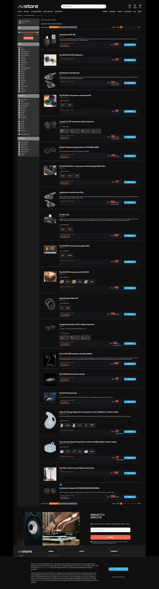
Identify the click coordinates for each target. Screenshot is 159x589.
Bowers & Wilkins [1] (25, 55)
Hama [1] (23, 79)
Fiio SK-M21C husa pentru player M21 (74, 246)
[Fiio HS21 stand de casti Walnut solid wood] (50, 474)
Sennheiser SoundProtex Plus (71, 192)
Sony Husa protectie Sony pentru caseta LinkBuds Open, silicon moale (88, 442)
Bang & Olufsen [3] (25, 105)
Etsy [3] (22, 71)
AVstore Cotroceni (115, 555)
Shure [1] (23, 128)
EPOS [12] (23, 66)
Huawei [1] (23, 130)
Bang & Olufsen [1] (25, 53)
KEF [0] (22, 132)
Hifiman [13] (23, 117)
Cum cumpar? (83, 555)
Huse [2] (22, 155)
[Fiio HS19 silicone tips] (50, 398)
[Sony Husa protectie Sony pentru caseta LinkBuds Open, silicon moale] (50, 451)
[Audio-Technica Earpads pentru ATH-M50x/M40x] (50, 153)
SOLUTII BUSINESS (128, 11)
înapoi (113, 27)
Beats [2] (22, 125)
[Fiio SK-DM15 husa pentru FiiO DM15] (50, 281)
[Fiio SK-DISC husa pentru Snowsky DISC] (50, 104)
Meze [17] (23, 108)
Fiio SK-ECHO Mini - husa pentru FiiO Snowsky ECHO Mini (82, 166)
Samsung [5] (23, 116)
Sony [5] (22, 127)
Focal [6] (22, 121)
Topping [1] (23, 91)
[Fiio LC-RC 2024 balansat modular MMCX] (50, 360)
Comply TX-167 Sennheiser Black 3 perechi (76, 121)
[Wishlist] (135, 7)
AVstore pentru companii (54, 555)
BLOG (135, 11)
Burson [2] (23, 57)
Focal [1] (22, 77)
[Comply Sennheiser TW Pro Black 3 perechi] (50, 335)
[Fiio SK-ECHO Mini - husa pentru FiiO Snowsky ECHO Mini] (50, 175)
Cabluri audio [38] (24, 142)
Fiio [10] (22, 123)
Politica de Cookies (44, 567)
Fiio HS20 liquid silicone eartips (72, 374)
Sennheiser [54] (24, 86)
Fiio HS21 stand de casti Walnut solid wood (76, 468)
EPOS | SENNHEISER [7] (25, 68)
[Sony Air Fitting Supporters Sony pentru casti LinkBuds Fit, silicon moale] (50, 423)
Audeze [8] (23, 49)
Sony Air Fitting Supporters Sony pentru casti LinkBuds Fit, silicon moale (88, 412)
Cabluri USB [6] (24, 144)
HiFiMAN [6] (23, 80)
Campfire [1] (23, 58)
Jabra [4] (22, 112)
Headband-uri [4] (24, 151)
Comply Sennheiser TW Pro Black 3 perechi (76, 324)
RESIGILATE (119, 11)
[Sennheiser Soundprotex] (50, 80)
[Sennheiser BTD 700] (50, 41)
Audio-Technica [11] (25, 51)
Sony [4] (22, 88)
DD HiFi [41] (23, 64)
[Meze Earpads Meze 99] (50, 307)
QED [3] (22, 84)
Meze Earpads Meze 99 (68, 298)
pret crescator (63, 27)
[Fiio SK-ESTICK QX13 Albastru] (50, 60)
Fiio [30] (22, 75)
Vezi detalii (130, 44)
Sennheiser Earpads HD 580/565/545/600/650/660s (79, 488)
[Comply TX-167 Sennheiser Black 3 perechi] (50, 130)
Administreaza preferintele (118, 577)
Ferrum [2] (23, 73)
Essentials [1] (23, 69)
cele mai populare (54, 27)
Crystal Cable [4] (24, 62)
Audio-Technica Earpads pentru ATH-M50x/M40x (79, 147)
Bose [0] (22, 119)
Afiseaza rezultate (28, 38)
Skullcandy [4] (24, 107)
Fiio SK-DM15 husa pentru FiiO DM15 (74, 272)
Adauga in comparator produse (67, 43)
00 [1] (22, 47)
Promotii (23, 23)
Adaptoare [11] (24, 145)
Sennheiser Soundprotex (69, 73)
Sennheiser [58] (24, 99)
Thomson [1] (23, 89)
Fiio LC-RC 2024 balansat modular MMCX (75, 354)
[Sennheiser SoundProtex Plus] (50, 200)
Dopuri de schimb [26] (25, 149)
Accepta (118, 569)
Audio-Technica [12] (25, 103)
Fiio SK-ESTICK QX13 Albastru (71, 55)
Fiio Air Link (64, 215)
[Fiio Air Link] (50, 226)
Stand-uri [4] (23, 153)
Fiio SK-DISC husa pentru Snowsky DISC (75, 95)
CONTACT (140, 11)
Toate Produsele (25, 21)
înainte (139, 27)
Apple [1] (22, 101)
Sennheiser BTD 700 (67, 34)
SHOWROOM (104, 11)
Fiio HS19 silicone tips (68, 393)
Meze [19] (23, 82)
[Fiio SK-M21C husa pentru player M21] (50, 255)
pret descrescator (72, 27)
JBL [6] (22, 114)
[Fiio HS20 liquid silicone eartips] (50, 379)
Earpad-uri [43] (24, 147)
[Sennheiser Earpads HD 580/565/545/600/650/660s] (50, 493)
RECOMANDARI (112, 11)
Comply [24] (23, 60)
